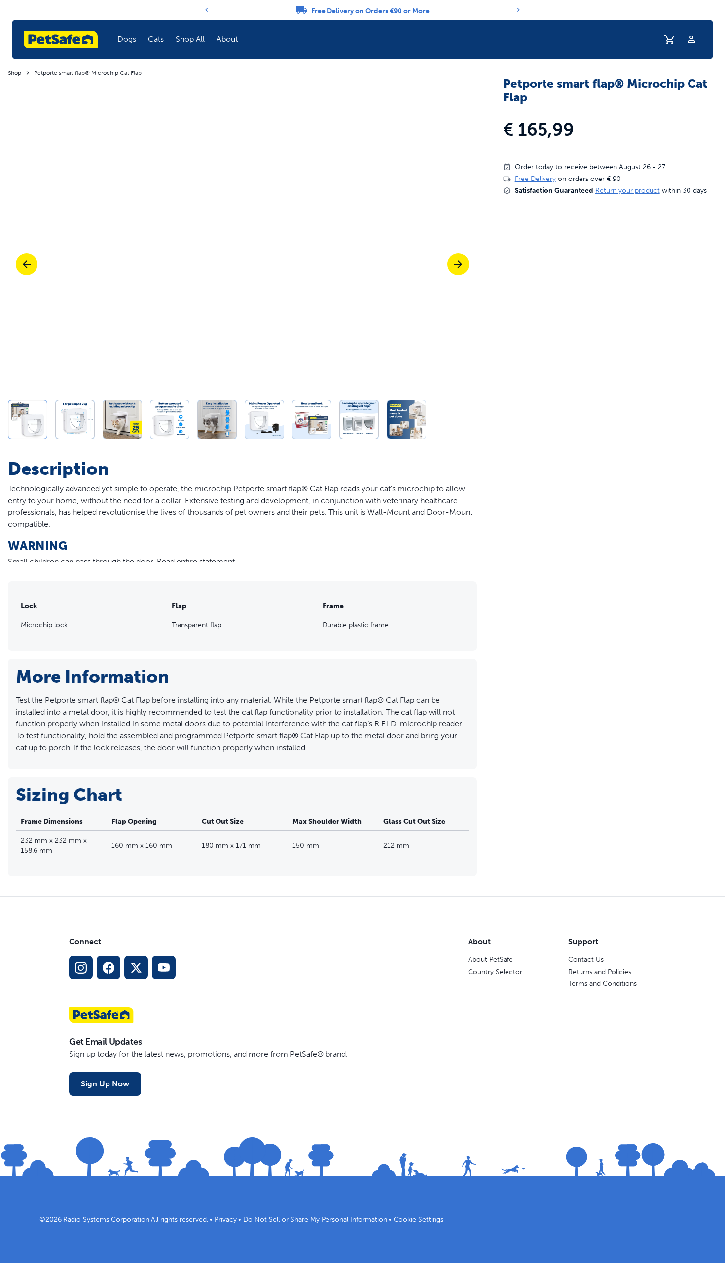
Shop (14, 73)
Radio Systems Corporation (106, 1219)
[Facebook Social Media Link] (108, 967)
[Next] (518, 10)
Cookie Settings (418, 1219)
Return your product (627, 190)
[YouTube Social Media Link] (164, 967)
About (227, 39)
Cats (156, 39)
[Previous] (207, 10)
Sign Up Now (105, 1083)
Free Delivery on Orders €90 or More (370, 11)
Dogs (126, 39)
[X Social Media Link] (136, 967)
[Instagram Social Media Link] (81, 967)
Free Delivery (535, 179)
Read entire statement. (197, 561)
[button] (126, 39)
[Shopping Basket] (670, 39)
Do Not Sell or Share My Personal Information (315, 1219)
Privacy (226, 1219)
